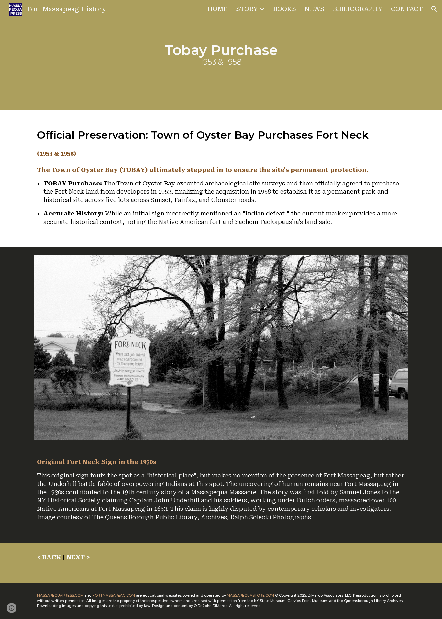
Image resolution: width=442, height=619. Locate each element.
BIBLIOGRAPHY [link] (357, 9)
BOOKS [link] (284, 9)
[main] (221, 55)
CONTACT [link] (407, 9)
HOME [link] (217, 9)
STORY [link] (247, 9)
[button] (434, 9)
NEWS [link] (314, 9)
